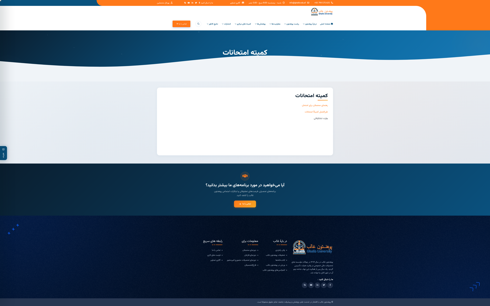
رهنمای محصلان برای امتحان (315, 105)
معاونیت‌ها (276, 24)
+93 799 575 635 (322, 3)
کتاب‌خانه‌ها (280, 260)
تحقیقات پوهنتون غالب (275, 255)
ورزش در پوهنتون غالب (275, 265)
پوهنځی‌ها (261, 24)
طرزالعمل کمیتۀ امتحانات (316, 112)
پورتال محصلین (163, 3)
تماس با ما (183, 24)
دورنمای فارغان (250, 255)
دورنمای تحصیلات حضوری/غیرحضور (241, 260)
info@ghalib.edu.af (297, 3)
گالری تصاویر (235, 3)
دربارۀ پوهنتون (311, 24)
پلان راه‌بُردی (280, 250)
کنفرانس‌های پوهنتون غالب (274, 270)
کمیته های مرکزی (244, 24)
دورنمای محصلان (249, 250)
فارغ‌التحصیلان (250, 265)
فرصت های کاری (213, 255)
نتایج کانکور (213, 24)
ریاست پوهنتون (292, 24)
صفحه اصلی (325, 24)
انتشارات (227, 24)
